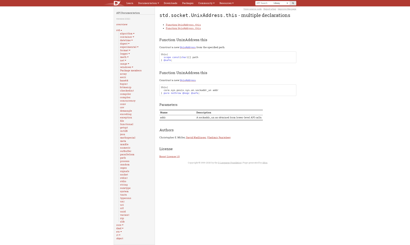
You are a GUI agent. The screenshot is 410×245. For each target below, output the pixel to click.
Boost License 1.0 (169, 156)
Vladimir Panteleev (219, 137)
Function (183, 24)
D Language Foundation (229, 162)
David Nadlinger (196, 137)
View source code (252, 9)
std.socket (173, 15)
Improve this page (287, 9)
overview (121, 24)
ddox (264, 162)
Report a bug (269, 9)
